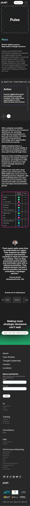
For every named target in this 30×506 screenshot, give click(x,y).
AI (4, 404)
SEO (4, 459)
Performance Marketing (13, 449)
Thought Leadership (12, 361)
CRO (4, 461)
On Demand (6, 423)
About (5, 353)
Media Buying (6, 452)
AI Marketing (6, 406)
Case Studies (9, 357)
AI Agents (5, 410)
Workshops (6, 421)
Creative (5, 457)
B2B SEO (5, 467)
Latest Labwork (7, 442)
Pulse (4, 432)
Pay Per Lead (6, 469)
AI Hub (4, 408)
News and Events (10, 374)
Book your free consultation (15, 333)
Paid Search (6, 455)
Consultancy (8, 430)
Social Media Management (10, 463)
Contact (6, 364)
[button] (3, 116)
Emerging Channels (8, 465)
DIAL (5, 439)
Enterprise (5, 419)
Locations (7, 368)
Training (6, 417)
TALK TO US (18, 2)
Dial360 (5, 443)
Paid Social (6, 453)
